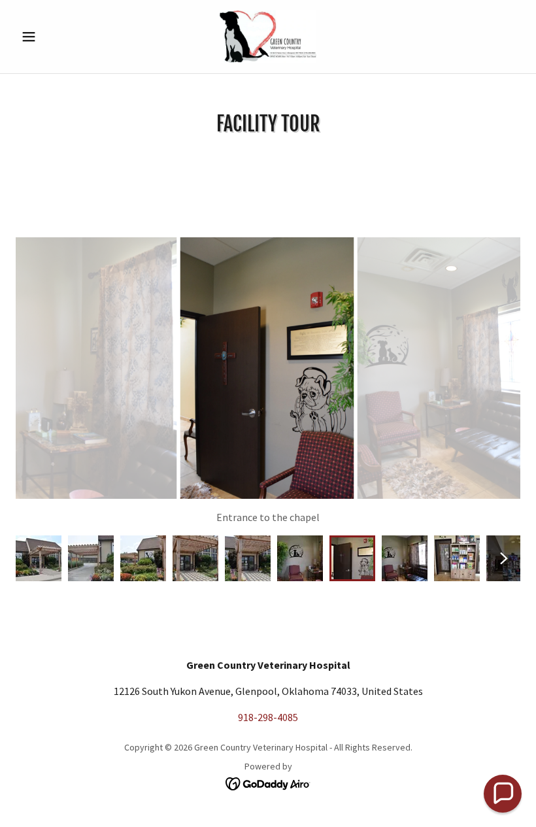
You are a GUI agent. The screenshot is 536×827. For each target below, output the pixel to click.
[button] (54, 37)
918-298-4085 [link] (268, 717)
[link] (268, 36)
